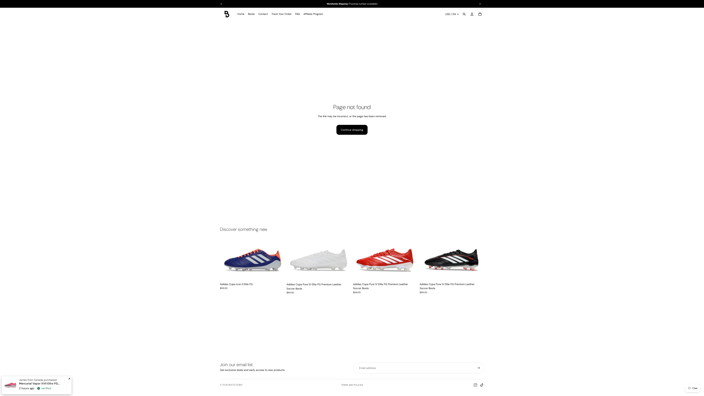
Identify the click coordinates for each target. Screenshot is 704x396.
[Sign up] (478, 368)
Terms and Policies (352, 385)
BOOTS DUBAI (235, 384)
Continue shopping (352, 129)
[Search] (464, 14)
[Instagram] (475, 385)
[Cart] (480, 14)
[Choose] (278, 275)
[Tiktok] (482, 385)
